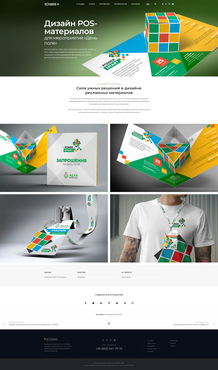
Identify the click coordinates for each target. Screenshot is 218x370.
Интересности (120, 4)
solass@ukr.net (111, 345)
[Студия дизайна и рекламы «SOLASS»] (50, 4)
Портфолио (104, 4)
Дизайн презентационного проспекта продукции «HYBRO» (34, 324)
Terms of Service (126, 365)
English (172, 346)
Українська (173, 340)
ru (148, 4)
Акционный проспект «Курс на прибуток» (191, 324)
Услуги (92, 4)
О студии (80, 4)
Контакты (135, 4)
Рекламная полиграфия (113, 314)
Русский (172, 343)
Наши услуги (151, 343)
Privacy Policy (115, 365)
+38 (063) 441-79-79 (109, 348)
